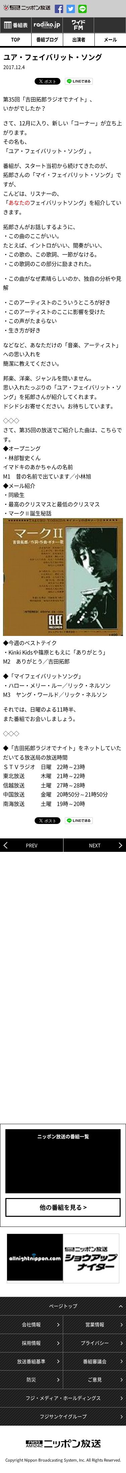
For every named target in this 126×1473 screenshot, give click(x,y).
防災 (31, 1379)
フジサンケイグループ (63, 1416)
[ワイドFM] (78, 25)
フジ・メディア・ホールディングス (63, 1397)
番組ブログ (47, 39)
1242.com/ (26, 7)
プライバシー (95, 1342)
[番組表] (15, 25)
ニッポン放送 (63, 1443)
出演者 (78, 39)
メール (110, 39)
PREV (31, 845)
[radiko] (47, 25)
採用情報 (31, 1342)
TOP (15, 39)
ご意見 (95, 1379)
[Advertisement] (63, 925)
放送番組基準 (31, 1361)
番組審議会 (95, 1361)
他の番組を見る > (63, 1207)
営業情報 (94, 1324)
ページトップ (63, 1305)
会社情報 (31, 1324)
